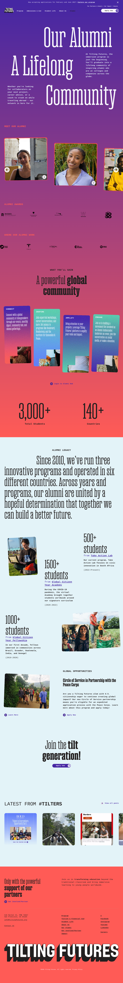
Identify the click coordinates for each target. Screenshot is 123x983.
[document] (61, 491)
